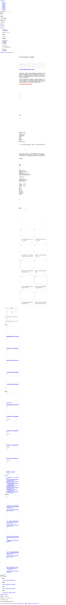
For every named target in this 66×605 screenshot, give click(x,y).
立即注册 (1, 27)
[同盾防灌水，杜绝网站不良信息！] (38, 603)
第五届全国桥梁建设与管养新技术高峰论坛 (11, 321)
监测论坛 (3, 6)
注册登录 (10, 592)
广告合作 (3, 580)
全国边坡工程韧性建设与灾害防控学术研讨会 (11, 316)
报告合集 (10, 588)
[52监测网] (2, 0)
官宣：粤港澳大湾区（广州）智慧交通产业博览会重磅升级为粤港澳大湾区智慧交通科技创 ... (27, 256)
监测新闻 (8, 402)
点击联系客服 (5, 30)
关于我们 (3, 8)
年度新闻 (13, 588)
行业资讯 (3, 3)
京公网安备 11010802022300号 (32, 603)
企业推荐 (10, 580)
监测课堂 (13, 584)
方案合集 (7, 588)
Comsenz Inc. (15, 603)
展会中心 (3, 4)
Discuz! (5, 603)
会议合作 (7, 580)
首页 (4, 2)
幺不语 (11, 402)
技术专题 (3, 7)
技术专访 (10, 584)
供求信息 (3, 9)
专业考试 (3, 5)
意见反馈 (13, 592)
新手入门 (7, 592)
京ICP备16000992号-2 (20, 603)
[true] (9, 11)
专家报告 (7, 584)
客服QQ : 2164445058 (4, 594)
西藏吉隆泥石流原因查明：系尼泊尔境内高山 (12, 404)
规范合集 (3, 588)
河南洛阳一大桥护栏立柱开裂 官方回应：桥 (12, 458)
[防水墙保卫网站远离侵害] (37, 603)
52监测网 (1, 52)
